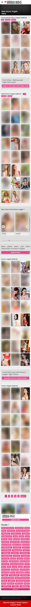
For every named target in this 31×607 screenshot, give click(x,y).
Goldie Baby (7, 556)
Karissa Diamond (17, 564)
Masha (11, 581)
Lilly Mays (19, 572)
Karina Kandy (15, 45)
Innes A (20, 559)
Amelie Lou (16, 534)
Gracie (16, 556)
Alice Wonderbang (22, 531)
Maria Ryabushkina (22, 578)
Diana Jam (25, 545)
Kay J (27, 564)
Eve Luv (25, 547)
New (3, 19)
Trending (8, 19)
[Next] (27, 226)
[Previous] (3, 226)
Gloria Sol (24, 553)
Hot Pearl (5, 559)
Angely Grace (6, 536)
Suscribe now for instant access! (15, 378)
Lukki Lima (14, 575)
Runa (23, 134)
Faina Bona (6, 550)
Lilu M (27, 572)
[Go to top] (27, 602)
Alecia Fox (11, 531)
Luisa (5, 575)
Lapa (20, 567)
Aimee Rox (19, 528)
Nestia (4, 174)
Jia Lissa (4, 561)
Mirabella (24, 586)
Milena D (6, 586)
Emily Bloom (7, 547)
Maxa (4, 584)
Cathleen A (25, 539)
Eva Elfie (24, 31)
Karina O (5, 564)
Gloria (15, 553)
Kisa (9, 567)
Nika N (4, 58)
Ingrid (13, 559)
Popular (14, 19)
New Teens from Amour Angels (12, 209)
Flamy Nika (17, 550)
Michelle (11, 584)
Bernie (4, 539)
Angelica (26, 534)
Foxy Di (26, 550)
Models (4, 524)
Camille (16, 539)
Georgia (6, 553)
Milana (26, 584)
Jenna (27, 559)
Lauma (26, 567)
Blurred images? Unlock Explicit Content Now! (15, 603)
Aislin (27, 528)
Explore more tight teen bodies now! (15, 86)
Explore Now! (15, 252)
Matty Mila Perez (23, 581)
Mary (4, 581)
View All (15, 589)
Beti (10, 539)
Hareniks (25, 556)
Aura (23, 310)
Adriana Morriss (7, 528)
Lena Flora (15, 570)
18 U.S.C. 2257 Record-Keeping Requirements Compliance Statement (14, 598)
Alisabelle (5, 534)
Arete (21, 536)
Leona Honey (24, 570)
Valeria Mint (24, 490)
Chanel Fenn (14, 542)
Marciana (25, 575)
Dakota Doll (25, 542)
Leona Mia (5, 572)
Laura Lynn (6, 570)
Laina (15, 567)
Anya (15, 536)
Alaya (4, 531)
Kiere (4, 567)
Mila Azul (19, 584)
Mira (15, 586)
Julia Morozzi (5, 31)
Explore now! (15, 520)
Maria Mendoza (7, 578)
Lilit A (13, 572)
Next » (23, 496)
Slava (23, 350)
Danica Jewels (6, 545)
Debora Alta (17, 545)
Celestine (5, 542)
